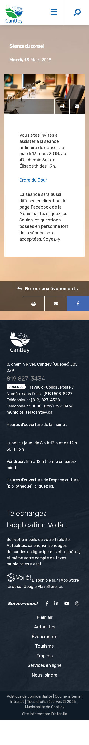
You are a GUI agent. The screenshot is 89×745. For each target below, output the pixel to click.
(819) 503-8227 (58, 393)
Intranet (17, 701)
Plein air (44, 617)
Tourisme (44, 646)
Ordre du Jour (33, 180)
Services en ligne (45, 665)
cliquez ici (56, 213)
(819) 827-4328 (45, 400)
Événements (44, 636)
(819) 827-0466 (58, 406)
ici (51, 486)
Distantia (59, 714)
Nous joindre (44, 675)
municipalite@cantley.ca (29, 412)
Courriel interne (68, 696)
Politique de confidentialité (29, 696)
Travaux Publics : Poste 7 (50, 387)
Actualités (44, 627)
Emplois (44, 656)
